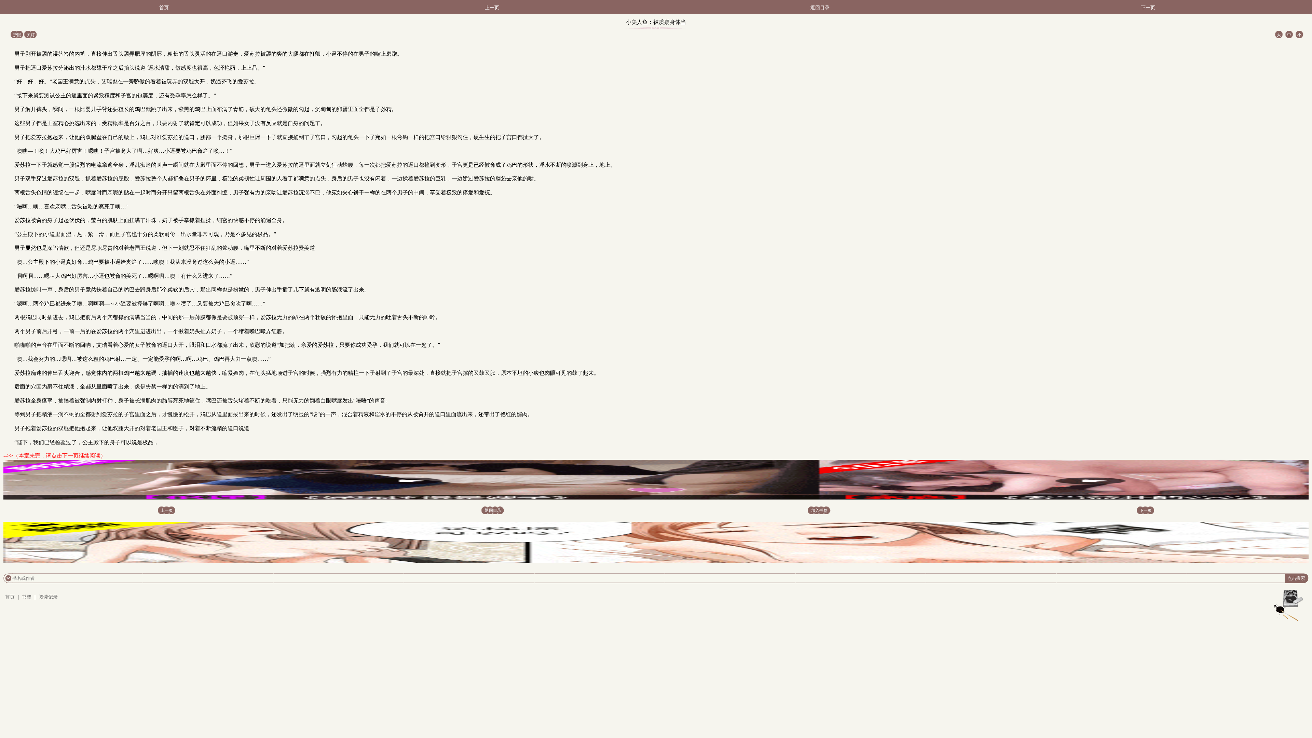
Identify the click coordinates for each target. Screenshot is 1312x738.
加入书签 (819, 510)
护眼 (17, 34)
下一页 (1148, 7)
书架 (26, 597)
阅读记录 (48, 597)
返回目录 (820, 7)
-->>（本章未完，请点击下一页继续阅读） (54, 456)
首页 (164, 7)
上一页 (492, 7)
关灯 (31, 34)
